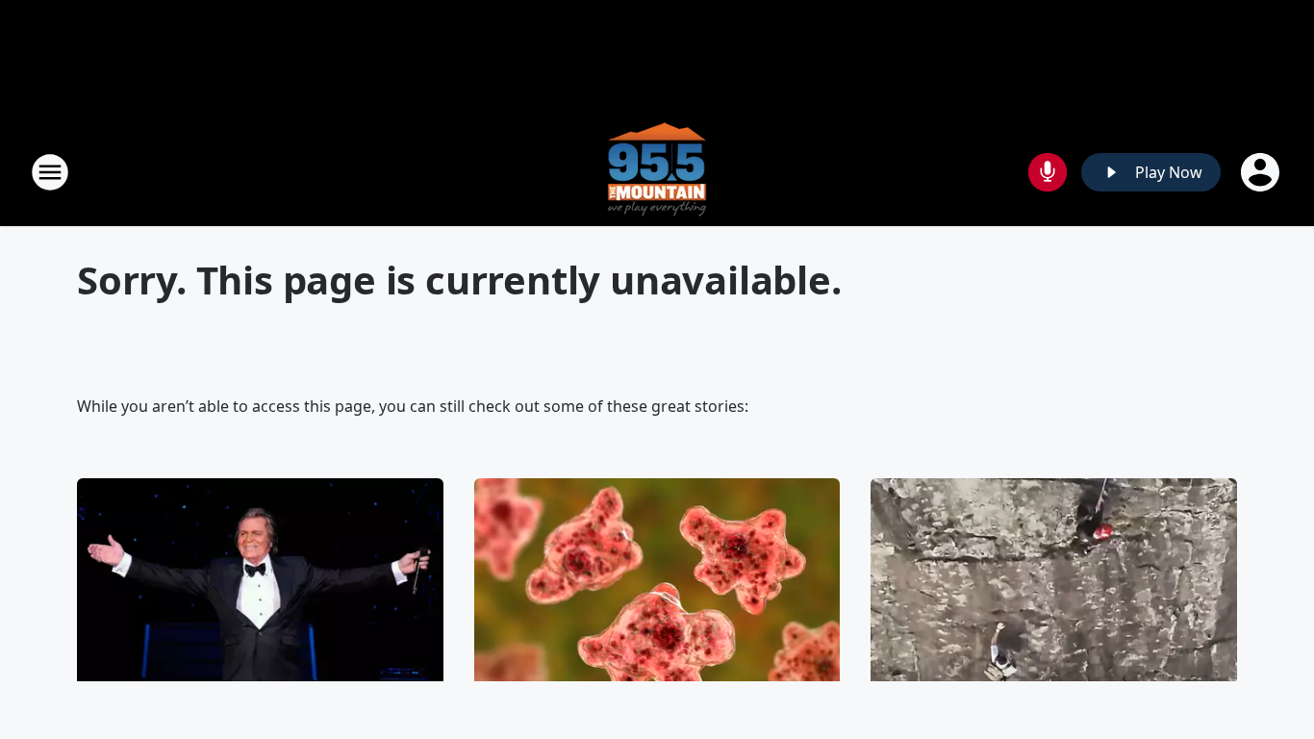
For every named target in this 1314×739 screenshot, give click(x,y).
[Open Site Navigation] (50, 172)
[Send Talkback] (1047, 172)
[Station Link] (657, 171)
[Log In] (1262, 172)
